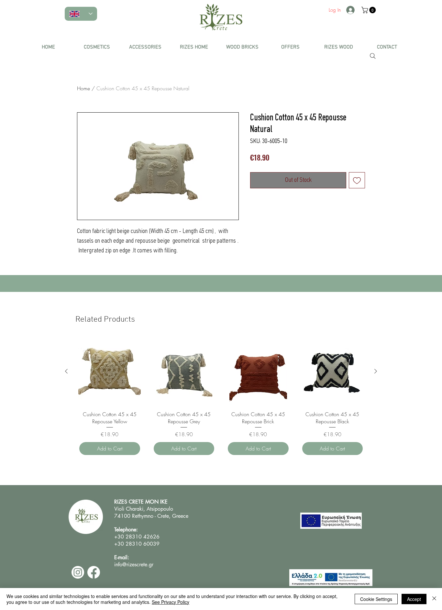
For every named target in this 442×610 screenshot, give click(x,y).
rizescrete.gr (140, 564)
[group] (221, 398)
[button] (96, 47)
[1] (93, 572)
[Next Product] (376, 371)
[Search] (373, 56)
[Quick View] (110, 371)
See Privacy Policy (170, 602)
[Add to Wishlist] (357, 180)
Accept (414, 599)
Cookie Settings (376, 599)
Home (83, 88)
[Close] (434, 599)
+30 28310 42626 (137, 536)
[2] (78, 572)
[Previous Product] (66, 371)
